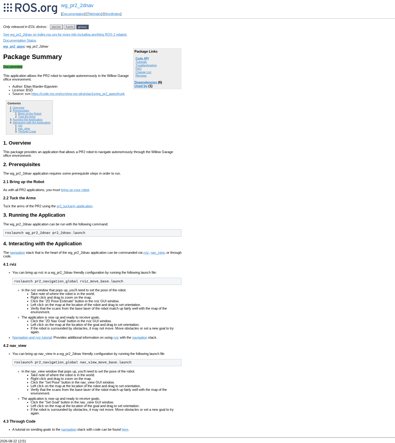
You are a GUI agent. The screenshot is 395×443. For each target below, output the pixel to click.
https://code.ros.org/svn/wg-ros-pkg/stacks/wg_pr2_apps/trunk (78, 94)
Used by (140, 86)
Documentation (73, 14)
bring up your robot (75, 190)
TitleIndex (94, 14)
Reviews (141, 75)
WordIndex (112, 14)
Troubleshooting (146, 65)
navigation (17, 252)
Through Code (27, 131)
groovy (82, 27)
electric (56, 27)
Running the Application (28, 119)
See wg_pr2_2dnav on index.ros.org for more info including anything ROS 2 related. (65, 34)
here (125, 429)
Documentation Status (19, 40)
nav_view (24, 128)
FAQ (138, 68)
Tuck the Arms (26, 116)
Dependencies (145, 82)
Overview (18, 107)
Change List (143, 72)
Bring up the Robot (29, 113)
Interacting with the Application (32, 122)
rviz (20, 125)
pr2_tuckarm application (74, 206)
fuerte (69, 27)
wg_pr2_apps (14, 46)
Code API (142, 58)
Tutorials (141, 62)
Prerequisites (21, 110)
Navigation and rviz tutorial (32, 337)
